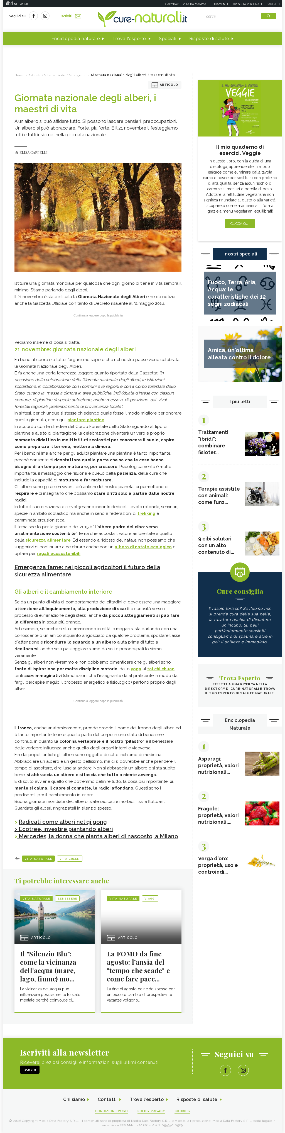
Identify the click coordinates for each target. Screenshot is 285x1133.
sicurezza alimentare (48, 540)
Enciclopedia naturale (75, 38)
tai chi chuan (161, 668)
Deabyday (171, 4)
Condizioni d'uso (111, 1111)
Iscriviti (66, 16)
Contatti (107, 1099)
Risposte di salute (209, 38)
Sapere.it (273, 4)
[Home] (142, 19)
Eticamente (219, 4)
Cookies (182, 1111)
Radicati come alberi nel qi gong (63, 821)
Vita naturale (38, 858)
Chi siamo (74, 1099)
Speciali (167, 38)
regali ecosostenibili (58, 553)
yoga (136, 668)
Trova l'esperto (129, 38)
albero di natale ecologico (143, 546)
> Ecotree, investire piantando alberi (63, 829)
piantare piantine (85, 419)
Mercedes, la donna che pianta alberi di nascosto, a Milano (97, 836)
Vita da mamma (194, 4)
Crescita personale (248, 4)
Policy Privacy (151, 1111)
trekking (146, 513)
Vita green (70, 858)
